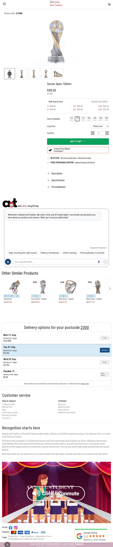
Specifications (58, 180)
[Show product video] (9, 73)
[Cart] (109, 4)
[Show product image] (21, 73)
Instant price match (10, 412)
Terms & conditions (27, 536)
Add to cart (76, 141)
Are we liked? (63, 410)
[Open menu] (4, 4)
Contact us (6, 418)
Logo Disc (51, 126)
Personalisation (58, 187)
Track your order (8, 404)
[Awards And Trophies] (56, 4)
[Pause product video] (103, 22)
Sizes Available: (53, 119)
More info (85, 384)
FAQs (4, 410)
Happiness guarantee (66, 412)
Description (56, 173)
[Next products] (110, 288)
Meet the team (64, 407)
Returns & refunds (9, 415)
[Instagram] (16, 528)
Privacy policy (13, 536)
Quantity (50, 133)
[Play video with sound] (56, 492)
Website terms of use (43, 536)
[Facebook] (11, 528)
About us (61, 404)
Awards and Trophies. (22, 539)
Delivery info (7, 407)
